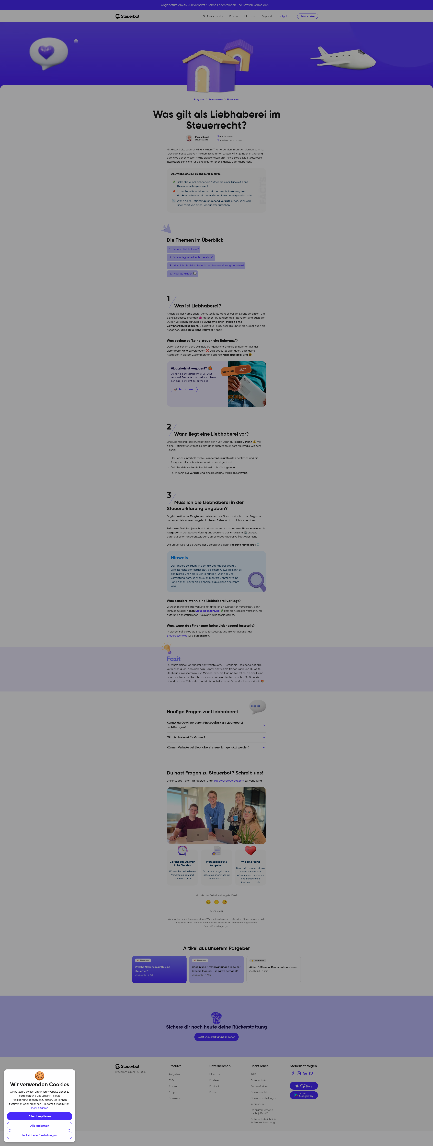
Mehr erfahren (39, 1108)
